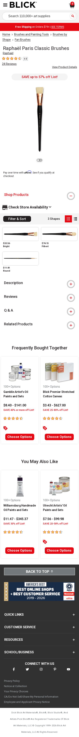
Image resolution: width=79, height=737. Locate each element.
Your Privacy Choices (16, 691)
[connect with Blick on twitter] (27, 672)
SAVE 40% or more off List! (18, 410)
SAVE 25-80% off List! (55, 410)
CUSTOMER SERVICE (20, 627)
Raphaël (8, 53)
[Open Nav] (5, 4)
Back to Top (37, 571)
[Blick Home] (23, 5)
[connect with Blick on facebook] (14, 672)
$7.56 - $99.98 (53, 519)
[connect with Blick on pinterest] (55, 672)
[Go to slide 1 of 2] (38, 160)
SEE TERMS (57, 26)
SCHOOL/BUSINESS (19, 652)
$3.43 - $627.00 (54, 405)
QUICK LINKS (14, 614)
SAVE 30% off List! (14, 523)
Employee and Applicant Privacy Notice (27, 701)
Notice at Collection (15, 686)
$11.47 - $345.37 (15, 519)
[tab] (39, 195)
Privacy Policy (12, 680)
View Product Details (64, 67)
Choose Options (19, 437)
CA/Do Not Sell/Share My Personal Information (31, 696)
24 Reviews (9, 64)
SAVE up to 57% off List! (40, 77)
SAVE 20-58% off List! (55, 523)
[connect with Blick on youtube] (68, 672)
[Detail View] (75, 218)
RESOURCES (13, 640)
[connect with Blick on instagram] (41, 672)
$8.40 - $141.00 (14, 405)
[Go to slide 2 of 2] (41, 160)
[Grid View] (68, 218)
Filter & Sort (17, 219)
